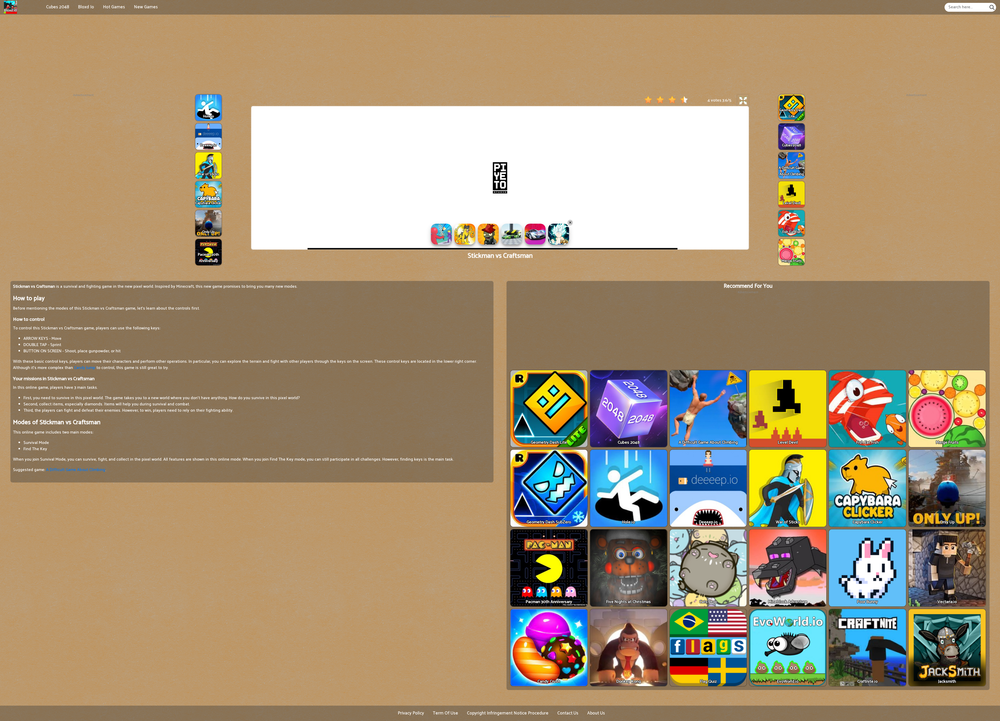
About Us (596, 713)
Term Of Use (445, 713)
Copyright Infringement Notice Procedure (507, 713)
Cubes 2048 (57, 7)
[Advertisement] (500, 55)
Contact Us (567, 713)
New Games (146, 7)
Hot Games (114, 7)
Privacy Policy (411, 713)
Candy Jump (84, 367)
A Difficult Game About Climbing (75, 469)
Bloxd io (86, 7)
